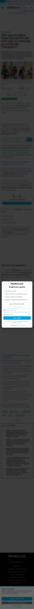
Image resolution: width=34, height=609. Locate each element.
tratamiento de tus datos (17, 322)
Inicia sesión (22, 325)
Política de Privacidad (22, 321)
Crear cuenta (17, 318)
